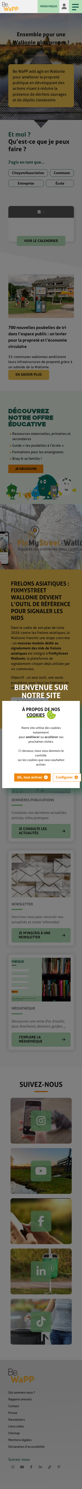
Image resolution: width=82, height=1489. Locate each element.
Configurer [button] (64, 777)
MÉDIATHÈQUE (48, 6)
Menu (75, 6)
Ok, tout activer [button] (29, 777)
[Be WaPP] (20, 6)
